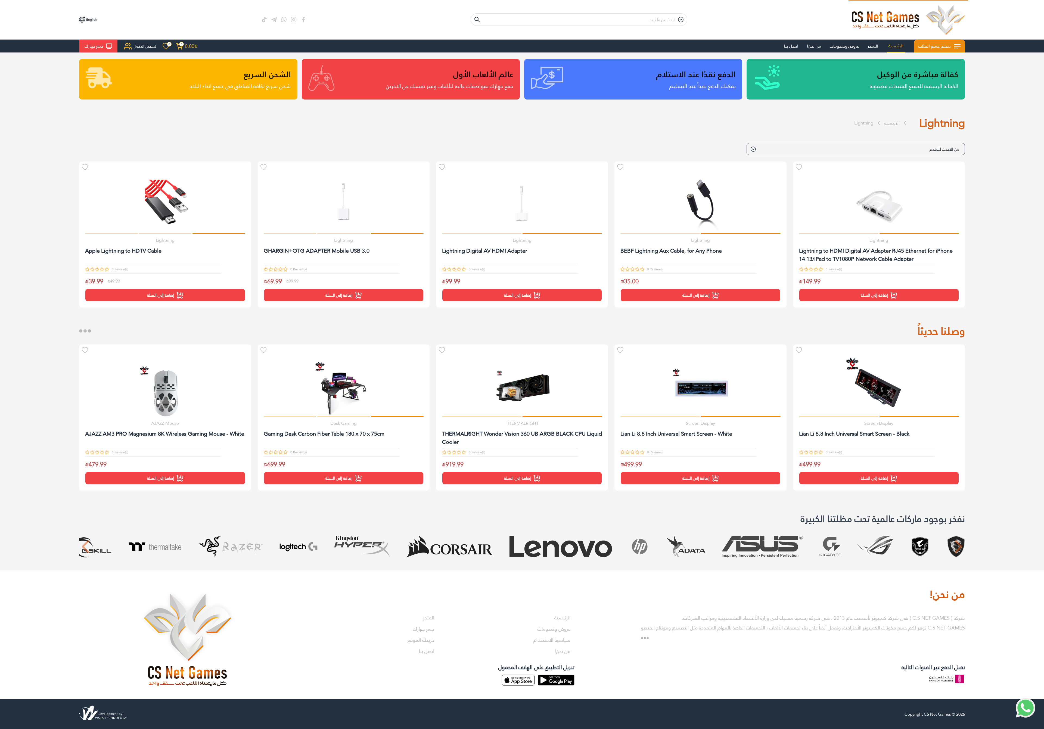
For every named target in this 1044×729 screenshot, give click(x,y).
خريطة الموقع (421, 639)
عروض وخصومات (844, 46)
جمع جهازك (94, 46)
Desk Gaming (343, 423)
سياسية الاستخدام (551, 639)
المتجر (873, 46)
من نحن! (814, 46)
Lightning (863, 123)
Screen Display (878, 423)
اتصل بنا (791, 46)
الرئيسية (895, 46)
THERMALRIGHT (522, 423)
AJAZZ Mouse (165, 423)
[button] (919, 233)
